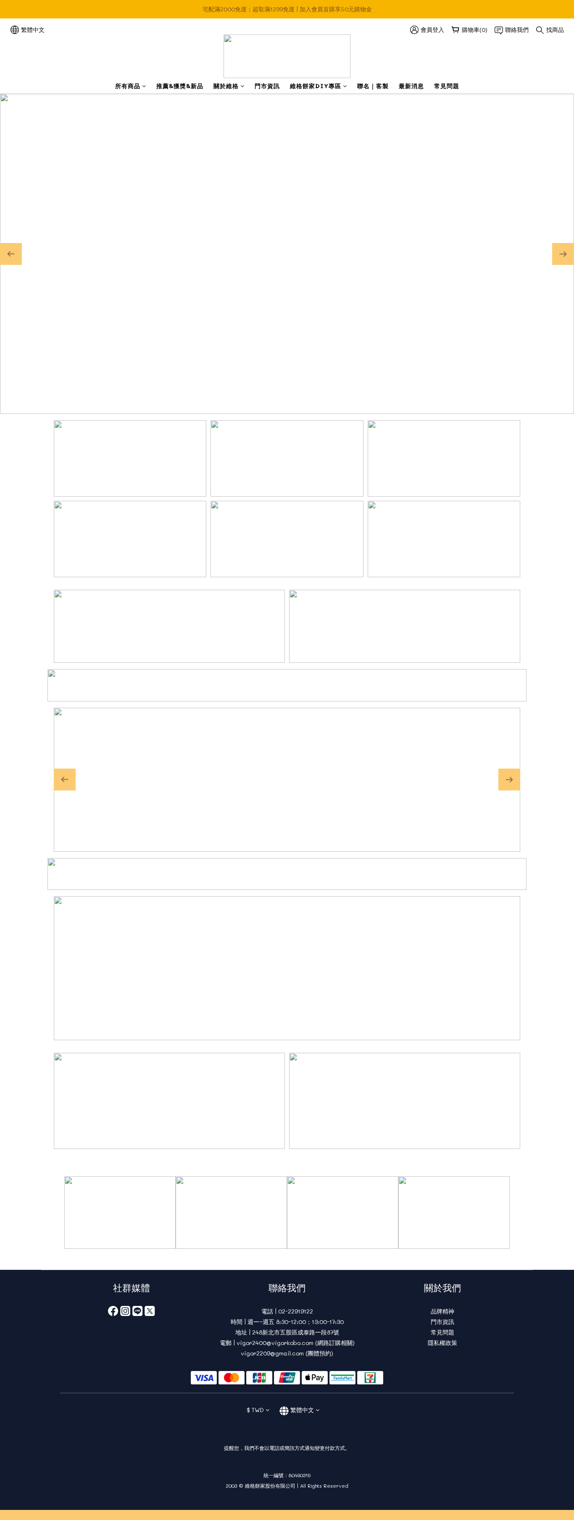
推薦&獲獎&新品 (179, 86)
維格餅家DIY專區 (315, 86)
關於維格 (226, 86)
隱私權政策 (442, 1343)
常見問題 (446, 86)
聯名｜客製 (373, 86)
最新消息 (411, 86)
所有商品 (127, 86)
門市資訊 (267, 86)
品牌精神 (442, 1311)
